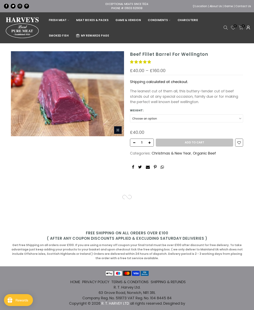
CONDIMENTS (158, 20)
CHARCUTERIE (188, 20)
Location (201, 6)
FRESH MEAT (58, 20)
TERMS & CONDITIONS (130, 281)
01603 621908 (133, 8)
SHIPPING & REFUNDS (168, 281)
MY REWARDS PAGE (95, 36)
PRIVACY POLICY (95, 281)
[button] (141, 61)
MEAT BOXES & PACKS (92, 20)
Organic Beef (204, 153)
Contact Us (243, 6)
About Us (216, 6)
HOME (75, 281)
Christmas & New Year (171, 153)
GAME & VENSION (128, 20)
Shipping (137, 81)
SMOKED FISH (59, 36)
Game (228, 6)
